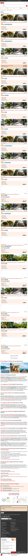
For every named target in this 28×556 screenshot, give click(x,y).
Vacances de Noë (15, 476)
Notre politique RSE (4, 530)
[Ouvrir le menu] (27, 3)
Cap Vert (2, 471)
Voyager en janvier (10, 476)
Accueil (2, 10)
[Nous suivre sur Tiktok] (6, 516)
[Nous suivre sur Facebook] (2, 516)
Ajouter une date (3, 6)
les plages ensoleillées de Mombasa (11, 414)
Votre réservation (13, 530)
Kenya (3, 5)
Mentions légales (3, 535)
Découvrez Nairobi (3, 386)
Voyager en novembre (4, 476)
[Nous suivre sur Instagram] (4, 516)
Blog (1, 526)
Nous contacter (13, 525)
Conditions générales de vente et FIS (5, 534)
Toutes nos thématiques (4, 480)
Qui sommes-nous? (4, 523)
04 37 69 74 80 (4, 518)
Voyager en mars (21, 476)
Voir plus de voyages (14, 358)
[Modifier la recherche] (26, 6)
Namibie (10, 471)
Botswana (5, 471)
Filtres (21, 8)
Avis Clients (2, 529)
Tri (7, 8)
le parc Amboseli (4, 398)
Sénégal (8, 471)
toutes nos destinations (11, 480)
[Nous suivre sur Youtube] (9, 516)
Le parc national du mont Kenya (9, 399)
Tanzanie (13, 471)
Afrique (8, 10)
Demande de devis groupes (15, 529)
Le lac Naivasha (18, 404)
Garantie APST (13, 526)
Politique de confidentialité (5, 532)
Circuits (5, 10)
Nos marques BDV (3, 525)
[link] (25, 3)
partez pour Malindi (18, 416)
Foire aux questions (13, 523)
